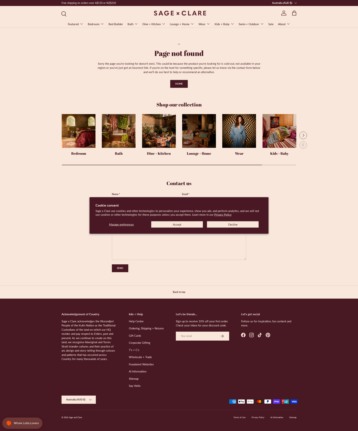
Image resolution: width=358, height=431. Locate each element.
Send (120, 268)
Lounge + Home (179, 24)
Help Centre (136, 321)
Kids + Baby (222, 24)
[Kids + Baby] (279, 131)
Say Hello (135, 385)
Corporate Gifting (139, 342)
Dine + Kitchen (151, 24)
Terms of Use (239, 417)
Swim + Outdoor (249, 24)
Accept (177, 224)
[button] (294, 13)
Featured (73, 24)
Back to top (179, 291)
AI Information (137, 371)
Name (115, 194)
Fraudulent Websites (141, 364)
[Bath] (119, 131)
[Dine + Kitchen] (159, 131)
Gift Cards (135, 335)
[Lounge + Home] (199, 131)
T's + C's (134, 349)
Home (179, 83)
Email (185, 194)
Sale (271, 24)
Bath (130, 24)
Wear (202, 24)
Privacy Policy (223, 214)
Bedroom (93, 24)
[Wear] (239, 131)
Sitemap (134, 378)
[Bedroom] (78, 131)
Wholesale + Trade (140, 357)
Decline (233, 224)
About (281, 24)
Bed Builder (116, 24)
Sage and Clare (75, 417)
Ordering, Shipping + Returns (146, 328)
